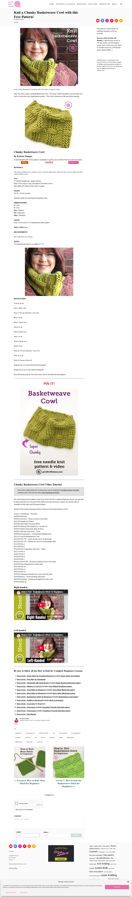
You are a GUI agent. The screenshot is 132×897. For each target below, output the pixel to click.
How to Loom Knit (110, 860)
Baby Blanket (106, 846)
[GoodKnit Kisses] (25, 4)
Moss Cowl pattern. (57, 700)
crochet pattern (101, 852)
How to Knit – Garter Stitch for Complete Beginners (35, 676)
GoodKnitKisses (103, 858)
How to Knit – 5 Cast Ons (26, 704)
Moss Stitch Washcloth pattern (64, 693)
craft (114, 848)
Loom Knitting (109, 875)
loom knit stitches (108, 871)
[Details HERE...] (107, 50)
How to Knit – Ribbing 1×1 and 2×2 (29, 686)
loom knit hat (111, 868)
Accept (117, 887)
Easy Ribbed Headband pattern (60, 686)
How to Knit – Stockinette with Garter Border (33, 683)
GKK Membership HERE (50, 493)
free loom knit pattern (96, 855)
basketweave (18, 733)
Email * (46, 832)
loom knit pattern (96, 872)
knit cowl (43, 737)
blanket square (94, 848)
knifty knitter (92, 864)
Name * (19, 832)
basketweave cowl (30, 733)
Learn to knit (40, 741)
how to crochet (93, 860)
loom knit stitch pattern (94, 875)
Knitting (16, 22)
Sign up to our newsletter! (24, 809)
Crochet (93, 851)
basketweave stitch (43, 733)
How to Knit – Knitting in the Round (30, 700)
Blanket (113, 846)
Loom (91, 868)
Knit (36, 737)
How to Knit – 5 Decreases (26, 711)
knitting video (29, 741)
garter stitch (92, 858)
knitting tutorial (18, 741)
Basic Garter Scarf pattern (70, 676)
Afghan (91, 846)
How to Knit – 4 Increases (26, 707)
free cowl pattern (63, 733)
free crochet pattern (110, 852)
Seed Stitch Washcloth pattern (64, 690)
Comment (17, 816)
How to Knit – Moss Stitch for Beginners (31, 693)
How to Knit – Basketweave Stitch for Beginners (34, 697)
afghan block (98, 846)
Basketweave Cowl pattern (68, 697)
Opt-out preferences (11, 892)
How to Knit (27, 737)
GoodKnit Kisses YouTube (70, 490)
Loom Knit (101, 867)
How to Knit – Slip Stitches (26, 714)
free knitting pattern (75, 733)
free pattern (18, 737)
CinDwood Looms (104, 848)
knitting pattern (70, 737)
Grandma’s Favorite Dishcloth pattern (56, 707)
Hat (112, 858)
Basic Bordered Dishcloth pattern (68, 683)
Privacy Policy (23, 892)
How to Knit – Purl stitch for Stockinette (31, 679)
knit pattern (52, 737)
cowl (54, 733)
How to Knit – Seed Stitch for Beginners (31, 690)
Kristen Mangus (20, 19)
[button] (128, 882)
